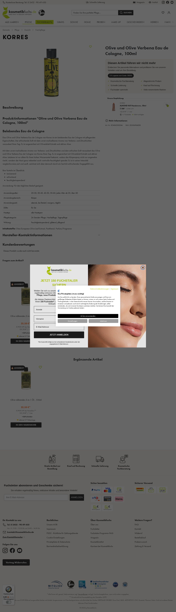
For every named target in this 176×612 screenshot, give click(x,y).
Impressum (114, 289)
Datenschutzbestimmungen (99, 289)
